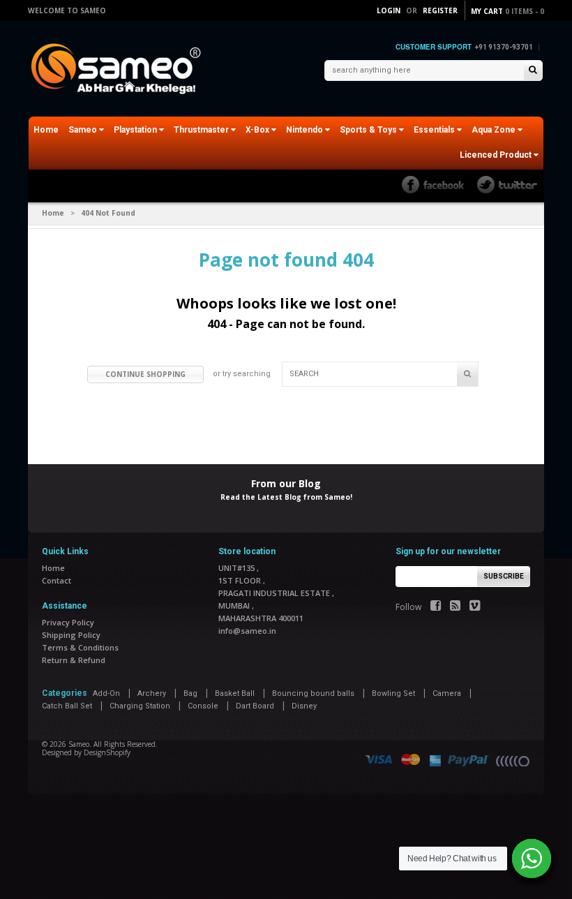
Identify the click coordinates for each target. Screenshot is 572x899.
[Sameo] (118, 70)
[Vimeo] (474, 607)
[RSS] (455, 607)
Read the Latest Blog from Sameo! (286, 497)
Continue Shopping (145, 374)
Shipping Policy (71, 635)
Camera (446, 693)
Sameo (83, 130)
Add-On (106, 693)
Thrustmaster (202, 130)
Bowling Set (393, 693)
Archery (151, 693)
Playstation (136, 130)
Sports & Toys (369, 130)
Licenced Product (497, 155)
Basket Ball (235, 693)
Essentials (435, 130)
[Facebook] (435, 607)
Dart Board (255, 706)
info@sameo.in (247, 630)
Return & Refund (73, 660)
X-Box (258, 130)
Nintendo (305, 130)
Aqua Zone (495, 130)
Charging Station (140, 706)
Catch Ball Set (67, 706)
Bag (190, 693)
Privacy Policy (68, 622)
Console (203, 706)
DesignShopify (107, 752)
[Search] (533, 71)
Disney (304, 706)
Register (440, 10)
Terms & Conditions (80, 647)
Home (46, 130)
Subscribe (503, 576)
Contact (56, 580)
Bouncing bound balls (313, 693)
